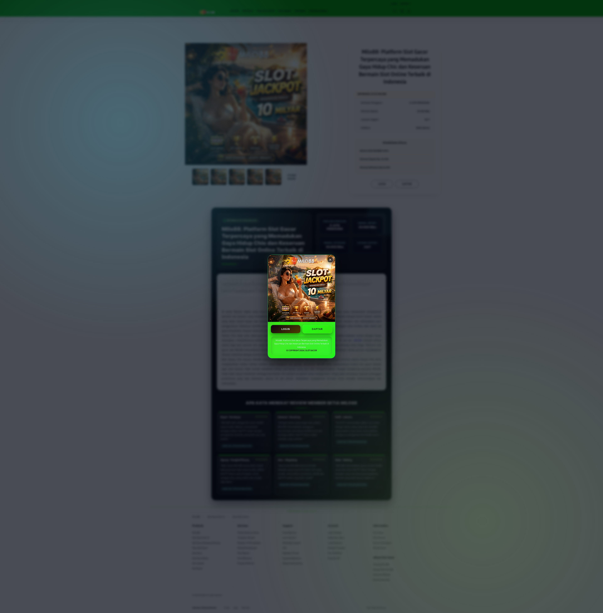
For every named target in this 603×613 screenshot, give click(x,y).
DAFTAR (317, 329)
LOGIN (285, 329)
